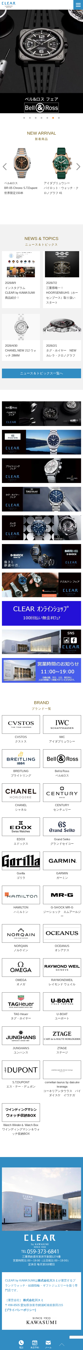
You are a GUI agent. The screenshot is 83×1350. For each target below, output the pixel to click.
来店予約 (34, 1347)
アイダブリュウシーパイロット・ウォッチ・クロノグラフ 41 (61, 188)
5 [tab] (47, 116)
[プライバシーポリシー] (20, 1309)
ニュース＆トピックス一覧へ (41, 373)
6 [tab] (53, 116)
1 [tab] (24, 116)
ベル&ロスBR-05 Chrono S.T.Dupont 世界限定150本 (22, 188)
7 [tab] (59, 116)
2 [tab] (30, 116)
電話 (21, 1347)
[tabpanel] (41, 61)
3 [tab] (36, 116)
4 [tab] (41, 116)
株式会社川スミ (48, 1280)
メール (48, 1347)
